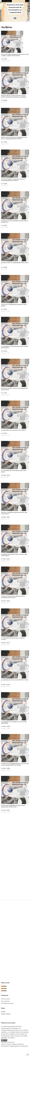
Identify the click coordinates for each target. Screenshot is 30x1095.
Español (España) (5, 1014)
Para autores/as (5, 1001)
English (3, 1012)
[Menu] (15, 18)
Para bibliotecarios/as (7, 1003)
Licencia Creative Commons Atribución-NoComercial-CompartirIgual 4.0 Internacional (14, 1045)
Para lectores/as (5, 999)
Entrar (27, 1)
